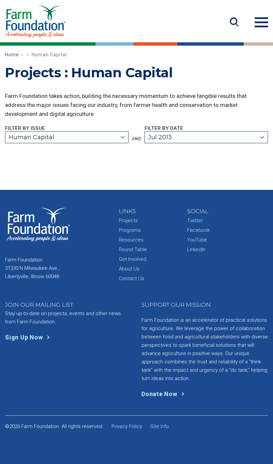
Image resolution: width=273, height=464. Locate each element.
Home (12, 54)
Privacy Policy (127, 426)
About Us (129, 269)
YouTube (197, 240)
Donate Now (160, 393)
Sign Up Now (24, 337)
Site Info (159, 426)
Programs (130, 230)
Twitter (195, 221)
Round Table (133, 249)
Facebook (198, 230)
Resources (131, 240)
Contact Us (131, 278)
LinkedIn (196, 249)
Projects (128, 221)
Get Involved (132, 259)
